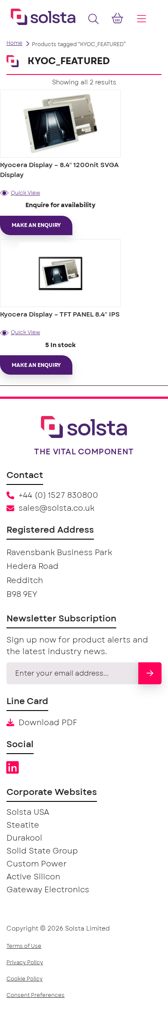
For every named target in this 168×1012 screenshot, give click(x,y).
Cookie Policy (24, 978)
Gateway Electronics (47, 890)
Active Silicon (33, 877)
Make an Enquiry (36, 225)
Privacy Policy (24, 962)
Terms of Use (23, 946)
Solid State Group (42, 851)
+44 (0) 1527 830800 (58, 496)
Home (14, 43)
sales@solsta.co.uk (56, 508)
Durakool (24, 838)
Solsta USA (27, 812)
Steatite (22, 825)
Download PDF (48, 723)
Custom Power (36, 864)
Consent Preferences (35, 995)
